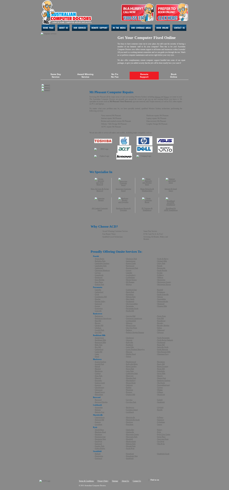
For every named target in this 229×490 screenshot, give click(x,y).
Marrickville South (133, 420)
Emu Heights (99, 280)
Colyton (98, 273)
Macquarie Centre (132, 434)
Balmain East (99, 412)
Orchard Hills (162, 261)
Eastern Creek (100, 383)
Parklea (128, 387)
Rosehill (160, 290)
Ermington (99, 308)
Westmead (160, 304)
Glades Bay (130, 430)
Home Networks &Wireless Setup (147, 190)
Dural (97, 356)
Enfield (159, 400)
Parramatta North (132, 308)
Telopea (157, 97)
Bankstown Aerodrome (103, 318)
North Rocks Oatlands (165, 340)
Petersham (129, 424)
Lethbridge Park (132, 373)
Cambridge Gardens (102, 263)
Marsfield (129, 439)
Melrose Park (131, 297)
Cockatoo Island (132, 410)
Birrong (97, 323)
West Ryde (161, 444)
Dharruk (98, 378)
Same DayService (55, 75)
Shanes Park (161, 378)
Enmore (98, 422)
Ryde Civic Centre (163, 434)
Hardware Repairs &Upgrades (123, 209)
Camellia (98, 290)
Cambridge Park (101, 266)
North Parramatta (163, 338)
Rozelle (159, 410)
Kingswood (130, 266)
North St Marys (162, 259)
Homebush (130, 454)
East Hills (98, 332)
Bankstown (99, 316)
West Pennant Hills (163, 352)
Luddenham (130, 277)
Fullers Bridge (100, 448)
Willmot (160, 392)
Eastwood (98, 304)
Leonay (128, 270)
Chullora (98, 328)
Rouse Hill (161, 345)
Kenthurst (129, 345)
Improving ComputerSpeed (123, 190)
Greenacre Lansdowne (134, 318)
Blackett (98, 369)
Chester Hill (99, 325)
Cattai (97, 354)
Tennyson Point (162, 439)
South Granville (163, 294)
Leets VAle (130, 347)
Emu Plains (99, 282)
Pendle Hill (130, 311)
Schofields (161, 371)
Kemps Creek (131, 263)
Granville (98, 311)
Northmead (130, 301)
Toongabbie (161, 299)
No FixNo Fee (115, 75)
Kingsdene (130, 294)
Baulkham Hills (100, 340)
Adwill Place (99, 430)
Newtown (129, 422)
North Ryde (130, 448)
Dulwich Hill (99, 420)
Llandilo (129, 273)
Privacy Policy (103, 481)
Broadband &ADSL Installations (171, 209)
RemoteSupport (144, 75)
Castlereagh (99, 268)
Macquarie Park (131, 437)
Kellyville (129, 342)
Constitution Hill (101, 297)
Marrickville (130, 417)
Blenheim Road (100, 432)
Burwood (98, 400)
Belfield (97, 454)
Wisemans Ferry (163, 354)
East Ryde (98, 441)
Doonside (98, 380)
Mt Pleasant (130, 282)
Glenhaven (130, 338)
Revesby (160, 323)
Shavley (160, 376)
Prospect (129, 392)
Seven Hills (161, 373)
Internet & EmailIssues (171, 190)
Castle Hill (98, 352)
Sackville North (162, 347)
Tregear (160, 387)
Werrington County (164, 282)
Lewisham (98, 424)
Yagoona (160, 332)
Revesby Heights (163, 325)
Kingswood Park (132, 268)
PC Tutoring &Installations (147, 209)
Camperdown (100, 417)
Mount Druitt (131, 383)
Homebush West (132, 456)
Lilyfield (160, 407)
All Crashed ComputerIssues (100, 209)
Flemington (99, 456)
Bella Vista (98, 345)
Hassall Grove (100, 392)
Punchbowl (161, 321)
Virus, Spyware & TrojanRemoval (100, 190)
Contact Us (137, 481)
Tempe (159, 424)
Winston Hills (162, 306)
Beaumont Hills (100, 342)
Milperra (129, 323)
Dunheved (98, 277)
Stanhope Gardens (163, 380)
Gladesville (130, 432)
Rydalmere (161, 292)
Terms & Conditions (86, 481)
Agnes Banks (99, 259)
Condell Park (99, 330)
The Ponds (161, 383)
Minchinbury (131, 380)
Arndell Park (99, 364)
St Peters (160, 417)
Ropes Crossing (162, 366)
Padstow (129, 330)
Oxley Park (161, 263)
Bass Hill (98, 321)
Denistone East (100, 437)
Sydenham (161, 422)
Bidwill (97, 366)
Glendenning (99, 387)
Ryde (159, 432)
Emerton (98, 385)
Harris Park (130, 292)
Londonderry (131, 275)
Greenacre (98, 458)
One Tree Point (131, 328)
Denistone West (100, 439)
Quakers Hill (130, 394)
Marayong (130, 376)
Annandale (99, 407)
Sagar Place (161, 437)
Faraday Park (99, 446)
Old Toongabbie (132, 304)
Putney (166, 97)
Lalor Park (130, 371)
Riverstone (161, 362)
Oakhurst (129, 385)
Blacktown (99, 371)
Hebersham (99, 394)
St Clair (159, 273)
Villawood (161, 330)
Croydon (129, 400)
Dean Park (98, 376)
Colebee (98, 373)
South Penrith (162, 270)
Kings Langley (131, 366)
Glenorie (129, 340)
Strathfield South (163, 454)
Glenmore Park (131, 259)
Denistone (98, 434)
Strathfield (161, 402)
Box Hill (98, 347)
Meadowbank (131, 441)
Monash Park (131, 446)
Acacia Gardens (100, 362)
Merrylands (130, 299)
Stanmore (160, 420)
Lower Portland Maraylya (135, 349)
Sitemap (115, 481)
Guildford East (131, 290)
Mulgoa (129, 284)
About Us (125, 481)
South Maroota (162, 349)
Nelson (128, 356)
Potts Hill (160, 318)
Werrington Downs (164, 284)
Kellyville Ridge (132, 364)
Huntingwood (131, 362)
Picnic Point (161, 316)
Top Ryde (160, 441)
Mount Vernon (131, 280)
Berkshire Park (100, 261)
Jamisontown (130, 261)
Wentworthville (162, 301)
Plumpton (129, 390)
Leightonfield (131, 321)
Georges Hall (130, 316)
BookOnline (173, 75)
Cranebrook (99, 275)
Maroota (129, 352)
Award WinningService (85, 75)
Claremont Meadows (102, 270)
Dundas (97, 299)
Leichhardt (130, 412)
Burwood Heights (101, 402)
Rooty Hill (161, 364)
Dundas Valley (100, 301)
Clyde (97, 294)
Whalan (160, 390)
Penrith (159, 266)
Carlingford (99, 292)
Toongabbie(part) (163, 385)
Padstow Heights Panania (135, 332)
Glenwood (98, 390)
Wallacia (160, 277)
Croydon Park (131, 402)
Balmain (98, 410)
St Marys (160, 275)
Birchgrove (130, 407)
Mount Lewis (131, 325)
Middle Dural (131, 354)
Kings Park (130, 369)
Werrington (161, 280)
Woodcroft (161, 394)
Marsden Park (131, 378)
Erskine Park (99, 284)
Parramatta (130, 306)
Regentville (161, 268)
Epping (97, 306)
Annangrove (99, 338)
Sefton (159, 328)
